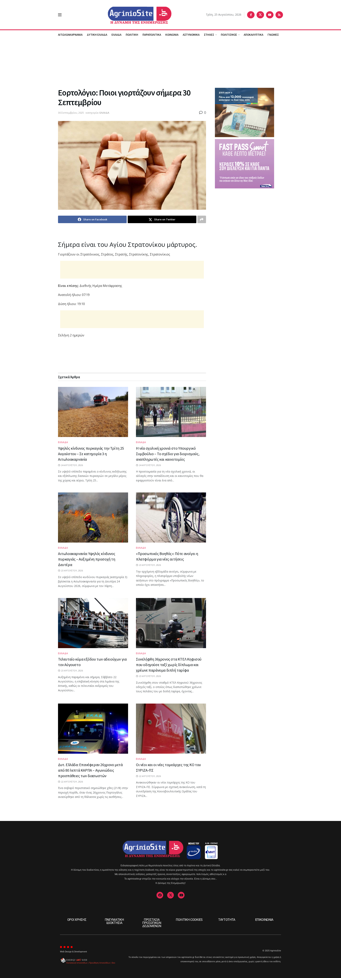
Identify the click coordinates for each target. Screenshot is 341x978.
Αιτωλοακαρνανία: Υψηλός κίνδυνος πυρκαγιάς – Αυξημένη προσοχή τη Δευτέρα (86, 559)
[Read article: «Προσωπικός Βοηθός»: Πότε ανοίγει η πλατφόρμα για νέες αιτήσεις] (171, 517)
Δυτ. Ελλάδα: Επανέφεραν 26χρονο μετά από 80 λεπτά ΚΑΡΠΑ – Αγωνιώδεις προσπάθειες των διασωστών (90, 770)
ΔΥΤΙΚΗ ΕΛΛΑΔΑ (97, 34)
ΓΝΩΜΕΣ (273, 34)
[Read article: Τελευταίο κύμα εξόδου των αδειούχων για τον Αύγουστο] (93, 623)
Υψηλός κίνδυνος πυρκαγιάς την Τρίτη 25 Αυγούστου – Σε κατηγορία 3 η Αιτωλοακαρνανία (91, 454)
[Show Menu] (60, 14)
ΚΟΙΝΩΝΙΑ (171, 34)
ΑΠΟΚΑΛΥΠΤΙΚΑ (253, 34)
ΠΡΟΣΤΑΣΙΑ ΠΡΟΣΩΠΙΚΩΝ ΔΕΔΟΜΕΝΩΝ (151, 923)
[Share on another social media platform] (201, 219)
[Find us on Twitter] (260, 14)
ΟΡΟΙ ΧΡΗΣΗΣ (76, 920)
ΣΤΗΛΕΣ (209, 34)
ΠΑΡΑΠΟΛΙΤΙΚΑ (151, 34)
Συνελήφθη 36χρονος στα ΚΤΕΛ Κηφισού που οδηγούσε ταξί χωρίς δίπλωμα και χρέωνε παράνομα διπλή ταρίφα (168, 665)
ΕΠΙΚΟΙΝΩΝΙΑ (264, 920)
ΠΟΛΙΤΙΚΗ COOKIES (189, 920)
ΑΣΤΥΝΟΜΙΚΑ (191, 34)
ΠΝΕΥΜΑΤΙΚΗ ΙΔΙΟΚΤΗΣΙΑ (114, 921)
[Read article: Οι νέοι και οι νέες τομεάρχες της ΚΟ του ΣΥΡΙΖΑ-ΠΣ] (171, 729)
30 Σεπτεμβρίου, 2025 (71, 112)
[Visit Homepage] (133, 14)
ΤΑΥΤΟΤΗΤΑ (226, 920)
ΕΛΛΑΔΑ (116, 34)
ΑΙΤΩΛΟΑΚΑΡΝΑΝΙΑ (70, 34)
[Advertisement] (170, 63)
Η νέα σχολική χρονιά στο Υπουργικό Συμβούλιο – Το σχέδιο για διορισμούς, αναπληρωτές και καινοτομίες (167, 454)
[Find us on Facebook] (251, 14)
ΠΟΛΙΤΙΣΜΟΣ (229, 34)
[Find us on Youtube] (270, 14)
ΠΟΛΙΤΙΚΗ (132, 34)
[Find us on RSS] (279, 14)
